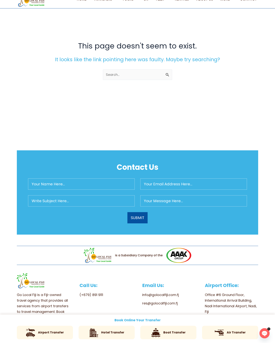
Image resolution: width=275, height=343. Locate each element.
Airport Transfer (51, 332)
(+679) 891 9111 (91, 294)
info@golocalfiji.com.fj (160, 294)
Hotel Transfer (112, 332)
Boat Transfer (174, 332)
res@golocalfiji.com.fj (160, 303)
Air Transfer (236, 332)
